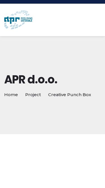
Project (33, 94)
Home (11, 94)
